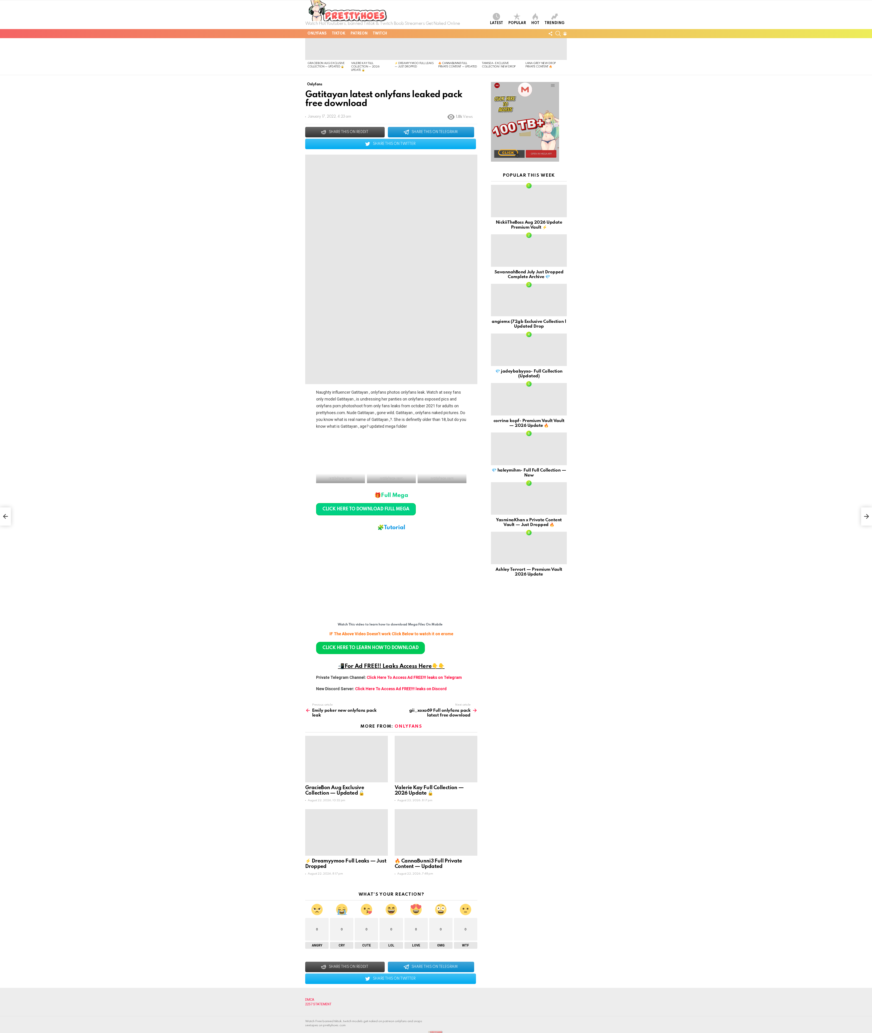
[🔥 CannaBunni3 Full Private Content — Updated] (458, 49)
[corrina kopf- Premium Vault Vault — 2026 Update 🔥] (529, 399)
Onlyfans (317, 33)
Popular (517, 23)
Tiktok (338, 33)
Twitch (380, 33)
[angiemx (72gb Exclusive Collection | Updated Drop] (529, 300)
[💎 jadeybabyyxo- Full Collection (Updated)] (529, 350)
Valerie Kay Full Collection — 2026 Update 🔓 (365, 67)
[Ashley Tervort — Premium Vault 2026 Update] (529, 548)
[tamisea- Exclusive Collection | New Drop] (501, 49)
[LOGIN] (565, 33)
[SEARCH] (558, 33)
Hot (535, 23)
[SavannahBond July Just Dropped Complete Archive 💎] (529, 250)
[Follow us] (550, 33)
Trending (555, 23)
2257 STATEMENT (318, 1004)
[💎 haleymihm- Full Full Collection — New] (529, 448)
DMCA (309, 999)
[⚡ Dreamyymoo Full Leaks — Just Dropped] (414, 49)
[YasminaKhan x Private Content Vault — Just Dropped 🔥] (529, 498)
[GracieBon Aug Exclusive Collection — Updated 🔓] (327, 49)
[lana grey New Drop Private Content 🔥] (545, 49)
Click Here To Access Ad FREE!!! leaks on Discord (401, 688)
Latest (496, 23)
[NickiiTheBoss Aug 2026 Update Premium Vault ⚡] (529, 201)
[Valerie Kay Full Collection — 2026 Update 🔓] (370, 49)
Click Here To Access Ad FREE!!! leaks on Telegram (414, 677)
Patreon (358, 33)
